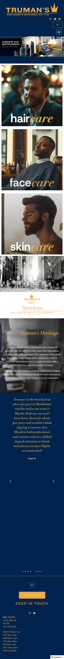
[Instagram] (50, 19)
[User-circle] (59, 19)
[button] (58, 31)
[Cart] (58, 25)
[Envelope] (55, 19)
